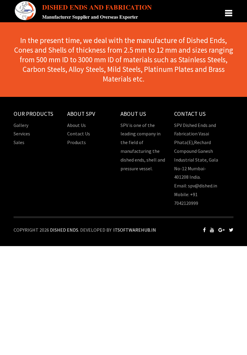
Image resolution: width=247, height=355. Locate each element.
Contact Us (78, 134)
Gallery (21, 125)
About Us (76, 125)
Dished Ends (64, 230)
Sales (19, 142)
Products (76, 142)
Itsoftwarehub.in (134, 230)
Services (22, 134)
